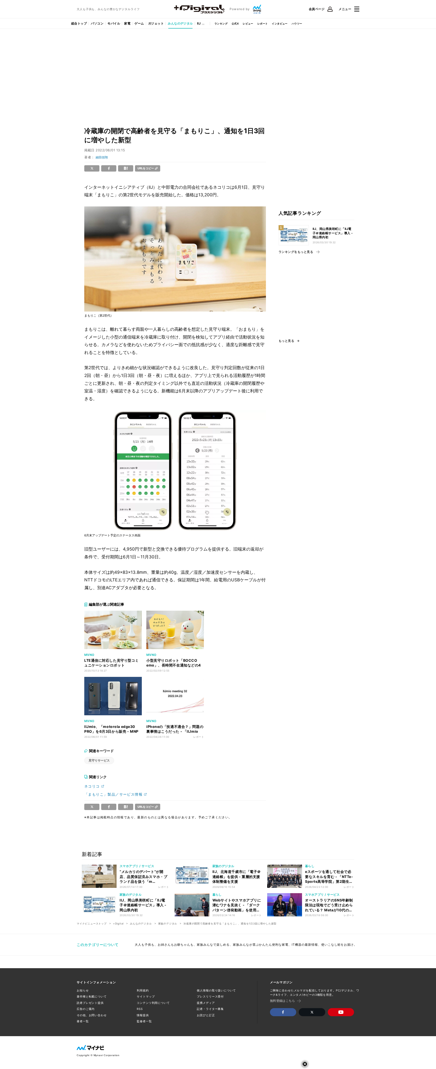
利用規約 (143, 990)
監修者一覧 (144, 1021)
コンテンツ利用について (153, 1003)
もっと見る (286, 340)
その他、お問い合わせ (92, 1015)
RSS (140, 1009)
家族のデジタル (167, 923)
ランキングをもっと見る (296, 251)
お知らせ (83, 990)
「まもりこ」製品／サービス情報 (113, 794)
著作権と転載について (92, 996)
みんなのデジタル (180, 23)
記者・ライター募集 (210, 1009)
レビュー (248, 23)
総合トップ (79, 23)
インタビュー (279, 23)
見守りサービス (99, 760)
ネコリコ (92, 786)
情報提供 (143, 1015)
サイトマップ (146, 996)
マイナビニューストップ (92, 923)
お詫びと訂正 (206, 1015)
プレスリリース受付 (210, 996)
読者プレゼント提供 (90, 1003)
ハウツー (297, 23)
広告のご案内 (86, 1009)
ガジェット (156, 23)
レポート (262, 23)
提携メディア (206, 1003)
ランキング (221, 23)
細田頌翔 (102, 157)
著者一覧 (83, 1021)
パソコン (97, 23)
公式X (235, 23)
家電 (127, 23)
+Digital (118, 923)
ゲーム (139, 23)
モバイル (113, 23)
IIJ (199, 23)
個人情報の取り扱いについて (216, 990)
